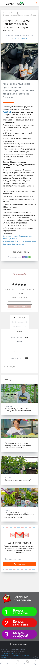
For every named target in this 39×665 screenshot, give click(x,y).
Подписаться (19, 564)
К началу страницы (18, 644)
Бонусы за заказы (20, 611)
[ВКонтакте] (26, 257)
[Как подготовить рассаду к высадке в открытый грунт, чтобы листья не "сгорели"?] (19, 497)
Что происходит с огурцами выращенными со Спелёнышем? (18, 409)
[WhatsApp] (29, 257)
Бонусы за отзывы (21, 623)
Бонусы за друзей (20, 634)
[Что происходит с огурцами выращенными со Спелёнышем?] (19, 393)
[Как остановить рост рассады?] (19, 465)
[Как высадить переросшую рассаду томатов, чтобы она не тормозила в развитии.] (19, 428)
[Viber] (23, 257)
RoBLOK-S (7, 112)
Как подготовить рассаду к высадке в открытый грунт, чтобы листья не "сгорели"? (19, 514)
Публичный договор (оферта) (10, 653)
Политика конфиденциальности (11, 659)
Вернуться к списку (21, 252)
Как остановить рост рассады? (18, 480)
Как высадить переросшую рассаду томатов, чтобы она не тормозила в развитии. (18, 445)
